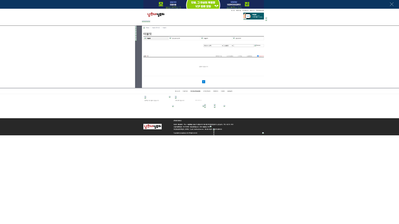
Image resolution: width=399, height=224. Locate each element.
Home (147, 27)
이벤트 (223, 91)
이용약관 (185, 91)
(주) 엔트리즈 (218, 129)
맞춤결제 (229, 91)
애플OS (206, 38)
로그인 (233, 10)
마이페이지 (245, 10)
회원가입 (238, 10)
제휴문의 (215, 91)
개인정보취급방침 (195, 91)
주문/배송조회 (260, 10)
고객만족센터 (207, 91)
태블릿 (164, 27)
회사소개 (177, 91)
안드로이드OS (176, 38)
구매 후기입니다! (179, 100)
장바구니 (252, 10)
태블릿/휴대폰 (156, 27)
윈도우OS (238, 38)
